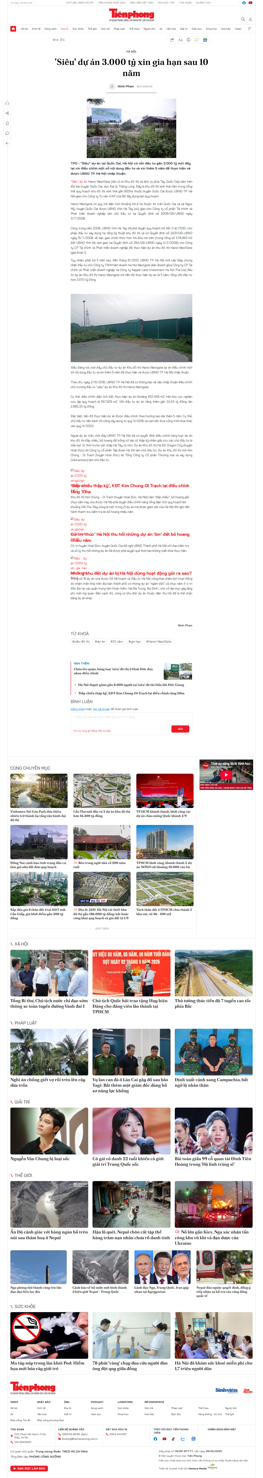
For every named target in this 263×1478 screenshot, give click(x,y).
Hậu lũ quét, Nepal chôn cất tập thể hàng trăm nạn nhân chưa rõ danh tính (131, 1234)
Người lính (149, 28)
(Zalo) (84, 1434)
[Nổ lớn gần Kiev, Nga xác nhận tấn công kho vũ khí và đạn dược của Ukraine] (214, 1204)
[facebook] (244, 3)
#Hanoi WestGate (158, 641)
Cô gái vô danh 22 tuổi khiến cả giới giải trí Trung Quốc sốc (128, 1161)
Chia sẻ (7, 113)
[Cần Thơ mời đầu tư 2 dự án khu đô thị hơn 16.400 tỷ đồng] (102, 791)
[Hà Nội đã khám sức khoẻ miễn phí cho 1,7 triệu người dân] (214, 1335)
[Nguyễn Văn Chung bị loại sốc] (49, 1131)
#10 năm (117, 641)
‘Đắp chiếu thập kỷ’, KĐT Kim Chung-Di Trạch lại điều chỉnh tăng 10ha (131, 693)
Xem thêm (250, 29)
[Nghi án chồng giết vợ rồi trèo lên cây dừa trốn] (49, 1052)
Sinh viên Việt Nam (141, 2)
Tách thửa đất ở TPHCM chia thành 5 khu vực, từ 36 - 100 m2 (164, 912)
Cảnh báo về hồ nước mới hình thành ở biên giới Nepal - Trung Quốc (99, 1289)
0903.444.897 (118, 1434)
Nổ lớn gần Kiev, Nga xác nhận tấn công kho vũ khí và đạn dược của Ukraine (212, 1237)
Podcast (97, 1402)
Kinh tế (36, 28)
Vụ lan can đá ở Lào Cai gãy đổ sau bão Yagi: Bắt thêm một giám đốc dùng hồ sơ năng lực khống (130, 1085)
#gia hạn (134, 641)
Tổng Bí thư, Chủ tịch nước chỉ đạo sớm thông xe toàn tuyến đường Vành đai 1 (49, 1003)
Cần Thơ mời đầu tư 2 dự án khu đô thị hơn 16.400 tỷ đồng (101, 813)
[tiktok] (175, 1439)
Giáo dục (197, 28)
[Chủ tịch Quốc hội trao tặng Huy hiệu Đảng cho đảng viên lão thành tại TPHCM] (131, 973)
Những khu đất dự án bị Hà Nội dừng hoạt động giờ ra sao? (131, 573)
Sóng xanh (51, 28)
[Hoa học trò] (248, 1391)
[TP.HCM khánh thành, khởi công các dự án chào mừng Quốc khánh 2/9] (165, 791)
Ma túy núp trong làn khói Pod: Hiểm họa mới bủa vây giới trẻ (47, 1365)
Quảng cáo (203, 2)
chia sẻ (172, 39)
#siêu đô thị (80, 641)
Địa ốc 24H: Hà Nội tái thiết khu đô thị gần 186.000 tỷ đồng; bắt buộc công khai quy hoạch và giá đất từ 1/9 (101, 914)
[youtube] (250, 3)
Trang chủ (13, 29)
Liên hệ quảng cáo (71, 1429)
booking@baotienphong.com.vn (80, 1438)
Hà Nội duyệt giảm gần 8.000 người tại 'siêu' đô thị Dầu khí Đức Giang (131, 685)
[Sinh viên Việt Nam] (227, 1391)
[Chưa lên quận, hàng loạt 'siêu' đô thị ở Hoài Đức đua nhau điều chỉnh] (178, 671)
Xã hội (24, 28)
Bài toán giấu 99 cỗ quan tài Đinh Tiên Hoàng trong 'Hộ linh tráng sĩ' (213, 1161)
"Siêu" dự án (79, 181)
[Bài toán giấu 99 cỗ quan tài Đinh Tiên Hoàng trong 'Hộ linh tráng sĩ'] (214, 1131)
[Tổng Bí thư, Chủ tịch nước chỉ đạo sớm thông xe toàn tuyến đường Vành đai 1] (49, 973)
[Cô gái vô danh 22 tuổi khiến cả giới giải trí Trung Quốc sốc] (131, 1131)
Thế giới (92, 28)
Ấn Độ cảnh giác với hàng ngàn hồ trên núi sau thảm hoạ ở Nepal (49, 1234)
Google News (205, 39)
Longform (125, 1402)
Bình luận (7, 133)
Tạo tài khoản (101, 709)
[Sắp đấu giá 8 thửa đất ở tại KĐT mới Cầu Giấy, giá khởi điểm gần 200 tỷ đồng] (39, 889)
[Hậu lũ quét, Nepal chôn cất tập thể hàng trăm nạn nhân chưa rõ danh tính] (131, 1204)
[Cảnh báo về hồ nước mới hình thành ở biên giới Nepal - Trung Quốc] (100, 1267)
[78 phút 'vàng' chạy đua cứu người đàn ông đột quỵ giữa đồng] (131, 1335)
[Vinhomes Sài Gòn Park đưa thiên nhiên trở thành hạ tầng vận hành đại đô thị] (39, 791)
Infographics (154, 1402)
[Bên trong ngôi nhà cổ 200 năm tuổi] (102, 842)
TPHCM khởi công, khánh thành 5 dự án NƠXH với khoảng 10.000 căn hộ (164, 865)
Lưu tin (7, 123)
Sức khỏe (78, 28)
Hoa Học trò (166, 2)
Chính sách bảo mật (222, 1429)
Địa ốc (65, 28)
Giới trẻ (105, 28)
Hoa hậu (226, 28)
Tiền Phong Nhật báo (112, 2)
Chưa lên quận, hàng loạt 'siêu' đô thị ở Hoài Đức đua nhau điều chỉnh (113, 671)
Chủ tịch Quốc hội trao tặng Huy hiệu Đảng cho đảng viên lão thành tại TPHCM (129, 1006)
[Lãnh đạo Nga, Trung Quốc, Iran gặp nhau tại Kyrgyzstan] (162, 1267)
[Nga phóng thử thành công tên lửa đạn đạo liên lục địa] (38, 1267)
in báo (188, 39)
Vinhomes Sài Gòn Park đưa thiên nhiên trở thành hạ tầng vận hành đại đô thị (38, 815)
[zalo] (184, 1439)
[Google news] (195, 1439)
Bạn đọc (176, 1414)
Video (238, 28)
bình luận (196, 39)
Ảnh (66, 1402)
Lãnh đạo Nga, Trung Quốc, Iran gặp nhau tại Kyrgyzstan (161, 1289)
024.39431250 (22, 1442)
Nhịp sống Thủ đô (20, 1420)
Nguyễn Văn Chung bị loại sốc (40, 1158)
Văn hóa (171, 28)
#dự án (100, 641)
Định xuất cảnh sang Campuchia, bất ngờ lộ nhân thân (211, 1082)
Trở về (7, 143)
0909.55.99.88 (71, 1434)
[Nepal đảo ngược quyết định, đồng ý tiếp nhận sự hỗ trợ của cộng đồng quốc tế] (224, 1267)
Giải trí (183, 28)
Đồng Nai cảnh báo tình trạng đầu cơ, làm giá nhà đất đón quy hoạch (38, 865)
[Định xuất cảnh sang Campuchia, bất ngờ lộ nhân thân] (214, 1052)
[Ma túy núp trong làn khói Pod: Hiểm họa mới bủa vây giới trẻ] (49, 1335)
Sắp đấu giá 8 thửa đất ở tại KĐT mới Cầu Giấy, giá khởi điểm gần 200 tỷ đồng (37, 914)
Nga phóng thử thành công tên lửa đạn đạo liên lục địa (35, 1289)
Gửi (180, 729)
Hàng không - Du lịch (210, 1414)
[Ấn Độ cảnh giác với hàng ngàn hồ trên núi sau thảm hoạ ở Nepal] (49, 1204)
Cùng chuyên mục (30, 768)
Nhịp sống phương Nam (50, 1420)
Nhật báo (43, 1402)
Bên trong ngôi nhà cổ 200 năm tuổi (99, 865)
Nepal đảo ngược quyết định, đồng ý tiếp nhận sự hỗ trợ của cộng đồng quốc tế (223, 1291)
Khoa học (211, 28)
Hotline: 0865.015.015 (80, 2)
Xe (160, 28)
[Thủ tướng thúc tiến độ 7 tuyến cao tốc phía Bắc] (214, 973)
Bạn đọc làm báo (31, 1468)
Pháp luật (119, 28)
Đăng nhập (78, 709)
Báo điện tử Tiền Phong (131, 15)
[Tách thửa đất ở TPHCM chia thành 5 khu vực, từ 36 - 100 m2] (165, 889)
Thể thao (134, 28)
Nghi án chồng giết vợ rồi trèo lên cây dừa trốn (47, 1082)
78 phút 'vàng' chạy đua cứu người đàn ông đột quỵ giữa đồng (130, 1365)
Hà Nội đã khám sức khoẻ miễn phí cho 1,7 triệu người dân (213, 1365)
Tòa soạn (185, 2)
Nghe (7, 103)
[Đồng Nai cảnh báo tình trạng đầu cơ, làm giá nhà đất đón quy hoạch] (39, 842)
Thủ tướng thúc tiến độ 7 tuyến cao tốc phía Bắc (213, 1003)
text (180, 39)
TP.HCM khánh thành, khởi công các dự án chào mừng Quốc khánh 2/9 (163, 813)
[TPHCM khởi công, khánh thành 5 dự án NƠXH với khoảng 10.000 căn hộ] (165, 842)
